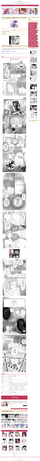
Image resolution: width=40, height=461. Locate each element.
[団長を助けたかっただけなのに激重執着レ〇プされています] (22, 11)
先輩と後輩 (30, 30)
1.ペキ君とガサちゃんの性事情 (5, 31)
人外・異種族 (32, 28)
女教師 (31, 41)
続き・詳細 (14, 397)
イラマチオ (30, 44)
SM (31, 31)
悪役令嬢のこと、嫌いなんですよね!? (5, 14)
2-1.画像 (3, 32)
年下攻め (29, 28)
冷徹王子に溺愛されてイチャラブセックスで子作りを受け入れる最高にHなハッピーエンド (24, 437)
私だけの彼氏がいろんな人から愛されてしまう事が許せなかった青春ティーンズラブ (11, 444)
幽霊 (37, 42)
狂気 (35, 29)
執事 (30, 45)
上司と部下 (36, 31)
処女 (31, 30)
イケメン (34, 5)
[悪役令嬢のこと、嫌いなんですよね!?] (6, 11)
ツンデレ (33, 43)
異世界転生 (37, 30)
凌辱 (33, 29)
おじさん (33, 42)
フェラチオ (30, 29)
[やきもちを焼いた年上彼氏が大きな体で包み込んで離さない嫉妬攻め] (17, 436)
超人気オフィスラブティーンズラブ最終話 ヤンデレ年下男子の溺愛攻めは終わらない (4, 451)
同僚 (33, 45)
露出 (36, 44)
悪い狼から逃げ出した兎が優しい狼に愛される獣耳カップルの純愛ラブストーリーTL (11, 451)
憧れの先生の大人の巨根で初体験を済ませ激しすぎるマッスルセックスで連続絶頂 (24, 451)
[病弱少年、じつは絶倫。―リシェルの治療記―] (14, 11)
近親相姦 (35, 42)
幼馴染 (32, 29)
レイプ (35, 28)
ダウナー (35, 43)
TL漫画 (15, 5)
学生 (36, 28)
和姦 (33, 33)
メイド (30, 43)
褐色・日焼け (30, 42)
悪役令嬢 (29, 41)
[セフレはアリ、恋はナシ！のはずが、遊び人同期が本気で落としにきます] (31, 11)
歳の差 (33, 31)
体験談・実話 (30, 32)
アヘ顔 (31, 33)
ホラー (35, 41)
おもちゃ (29, 33)
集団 (31, 44)
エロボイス (24, 5)
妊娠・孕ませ (34, 32)
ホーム (6, 5)
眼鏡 (33, 44)
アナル (35, 33)
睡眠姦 (37, 43)
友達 (33, 30)
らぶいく (20, 1)
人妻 (33, 41)
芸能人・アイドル (36, 45)
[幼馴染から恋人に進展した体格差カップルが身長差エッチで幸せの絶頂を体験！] (11, 436)
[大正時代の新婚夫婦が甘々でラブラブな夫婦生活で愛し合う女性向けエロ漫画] (4, 436)
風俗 (32, 45)
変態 (32, 32)
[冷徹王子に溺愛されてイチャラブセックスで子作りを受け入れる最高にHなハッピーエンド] (24, 436)
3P (30, 31)
